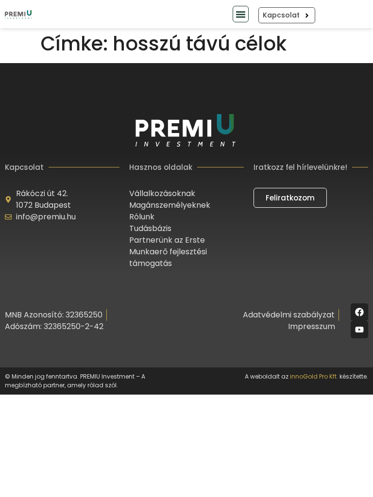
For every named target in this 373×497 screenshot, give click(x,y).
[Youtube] (359, 329)
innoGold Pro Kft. (314, 376)
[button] (241, 14)
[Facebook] (359, 312)
